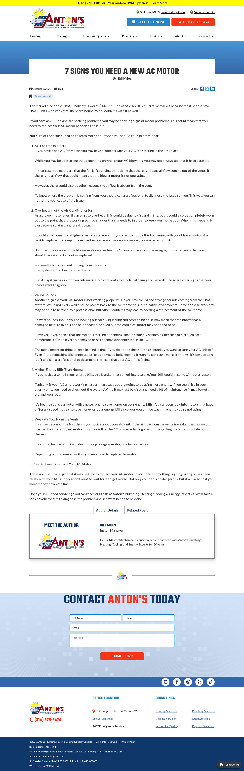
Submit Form (122, 656)
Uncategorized (43, 96)
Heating (35, 36)
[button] (148, 22)
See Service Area (102, 718)
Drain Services (201, 718)
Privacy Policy (128, 741)
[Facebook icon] (177, 682)
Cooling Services (166, 718)
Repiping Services (203, 726)
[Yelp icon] (199, 682)
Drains (154, 36)
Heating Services (166, 711)
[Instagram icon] (188, 682)
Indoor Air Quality (94, 36)
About (179, 36)
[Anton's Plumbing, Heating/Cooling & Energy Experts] (56, 17)
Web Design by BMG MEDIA (44, 766)
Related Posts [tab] (137, 510)
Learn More (159, 3)
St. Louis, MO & (162, 12)
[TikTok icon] (211, 682)
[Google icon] (165, 682)
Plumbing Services (203, 711)
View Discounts (204, 12)
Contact (204, 36)
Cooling (62, 36)
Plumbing (128, 36)
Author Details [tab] (107, 510)
